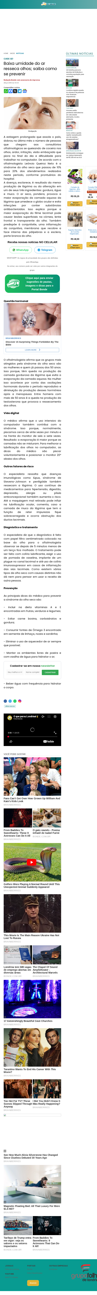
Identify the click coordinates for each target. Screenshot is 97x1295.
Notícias (20, 53)
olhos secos (10, 706)
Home (6, 53)
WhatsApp (22, 250)
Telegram (46, 250)
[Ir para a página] (48, 4)
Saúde (12, 53)
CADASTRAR (50, 672)
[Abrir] (2, 4)
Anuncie (33, 1283)
